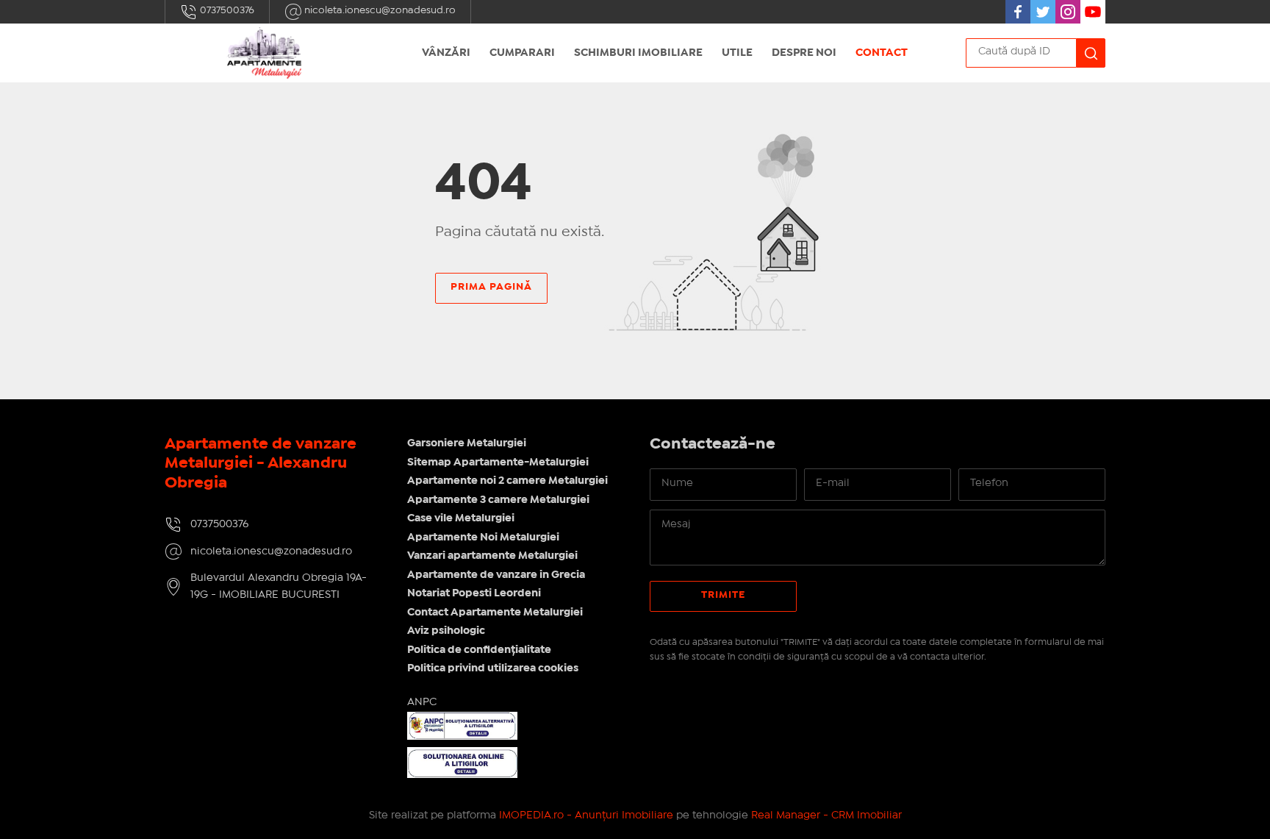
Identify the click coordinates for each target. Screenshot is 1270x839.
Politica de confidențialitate (479, 650)
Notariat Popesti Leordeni (474, 593)
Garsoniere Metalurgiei (466, 443)
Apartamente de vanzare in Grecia (496, 575)
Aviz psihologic (446, 630)
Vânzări (446, 53)
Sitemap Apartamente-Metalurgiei (498, 462)
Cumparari (522, 53)
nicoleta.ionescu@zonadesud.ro (379, 10)
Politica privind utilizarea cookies (492, 668)
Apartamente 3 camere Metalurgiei (498, 500)
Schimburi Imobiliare (638, 53)
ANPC (422, 702)
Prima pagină (491, 286)
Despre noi (804, 53)
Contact (881, 53)
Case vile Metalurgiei (460, 518)
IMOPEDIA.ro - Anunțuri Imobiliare (586, 815)
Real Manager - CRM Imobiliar (826, 815)
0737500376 (226, 10)
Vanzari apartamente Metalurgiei (492, 555)
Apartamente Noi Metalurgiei (483, 537)
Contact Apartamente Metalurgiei (495, 612)
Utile (737, 53)
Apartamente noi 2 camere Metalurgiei (507, 480)
